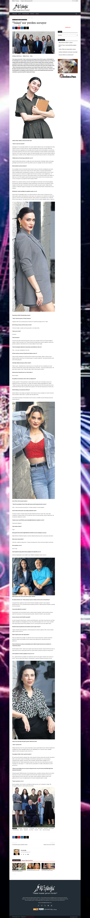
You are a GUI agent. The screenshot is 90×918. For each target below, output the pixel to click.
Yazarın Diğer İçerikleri (27, 860)
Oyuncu (21, 829)
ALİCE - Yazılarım (20, 17)
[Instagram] (74, 1)
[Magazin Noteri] (51, 905)
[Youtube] (77, 1)
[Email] (25, 28)
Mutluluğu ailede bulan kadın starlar (33, 870)
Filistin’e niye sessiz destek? (49, 844)
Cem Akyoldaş (32, 828)
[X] (75, 1)
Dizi (36, 828)
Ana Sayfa (14, 17)
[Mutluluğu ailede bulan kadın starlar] (33, 866)
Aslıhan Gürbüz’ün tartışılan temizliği (68, 52)
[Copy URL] (27, 28)
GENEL (20, 19)
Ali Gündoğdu (20, 828)
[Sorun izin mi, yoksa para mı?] (19, 866)
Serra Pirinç (31, 829)
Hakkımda (67, 27)
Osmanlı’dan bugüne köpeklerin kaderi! (20, 844)
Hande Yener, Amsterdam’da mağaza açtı (67, 45)
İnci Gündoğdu (51, 828)
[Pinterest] (19, 28)
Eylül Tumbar (40, 828)
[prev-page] (13, 874)
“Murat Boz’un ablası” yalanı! (66, 42)
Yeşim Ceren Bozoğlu (46, 829)
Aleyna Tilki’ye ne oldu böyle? (66, 54)
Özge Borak (26, 829)
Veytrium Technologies (30, 916)
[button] (76, 13)
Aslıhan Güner (25, 828)
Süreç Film (36, 829)
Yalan (40, 829)
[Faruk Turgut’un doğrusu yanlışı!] (48, 866)
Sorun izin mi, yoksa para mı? (17, 871)
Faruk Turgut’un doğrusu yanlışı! (47, 870)
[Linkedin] (22, 28)
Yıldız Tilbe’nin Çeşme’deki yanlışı (67, 49)
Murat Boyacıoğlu (16, 829)
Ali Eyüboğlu (23, 850)
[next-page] (15, 874)
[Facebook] (72, 1)
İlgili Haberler (16, 860)
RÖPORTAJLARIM (24, 19)
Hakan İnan (46, 828)
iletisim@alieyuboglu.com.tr (46, 902)
